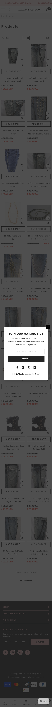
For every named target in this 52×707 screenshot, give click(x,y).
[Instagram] (23, 367)
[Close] (48, 327)
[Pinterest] (29, 367)
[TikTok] (35, 367)
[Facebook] (17, 367)
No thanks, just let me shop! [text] (28, 374)
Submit (26, 359)
